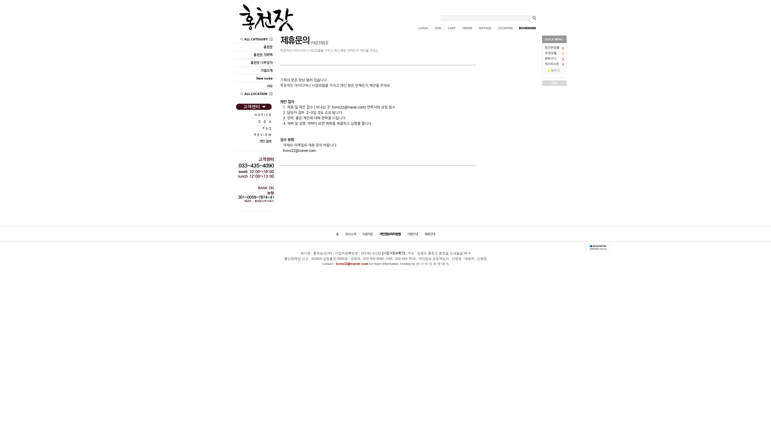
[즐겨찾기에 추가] (554, 70)
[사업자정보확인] (393, 253)
